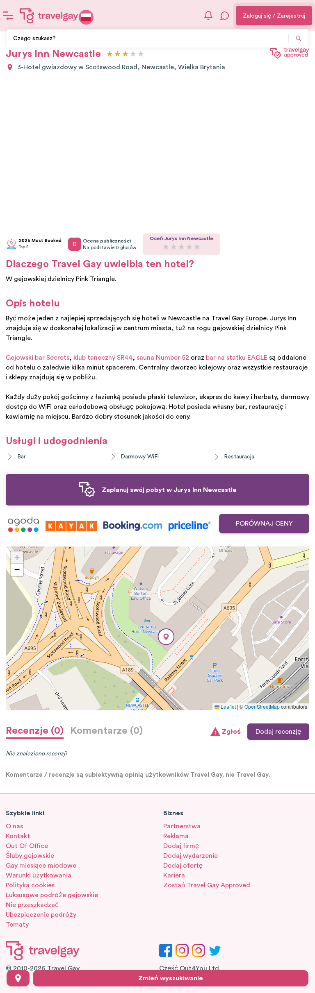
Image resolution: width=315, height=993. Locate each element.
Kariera (174, 875)
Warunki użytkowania (38, 875)
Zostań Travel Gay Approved (206, 885)
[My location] (18, 978)
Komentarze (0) (106, 731)
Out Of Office (27, 846)
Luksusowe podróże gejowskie (52, 895)
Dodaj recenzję (278, 731)
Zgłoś (231, 731)
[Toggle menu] (8, 15)
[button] (166, 636)
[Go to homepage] (49, 15)
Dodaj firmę (181, 846)
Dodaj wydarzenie (190, 855)
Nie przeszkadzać (32, 905)
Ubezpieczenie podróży (41, 914)
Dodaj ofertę (183, 865)
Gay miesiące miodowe (41, 865)
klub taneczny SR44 (102, 357)
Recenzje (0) (35, 731)
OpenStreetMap (262, 706)
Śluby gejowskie (30, 855)
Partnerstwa (182, 826)
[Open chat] (225, 15)
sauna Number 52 (163, 357)
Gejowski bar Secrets (37, 357)
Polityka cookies (30, 885)
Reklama (176, 836)
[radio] (110, 54)
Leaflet (227, 706)
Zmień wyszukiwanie (170, 978)
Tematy (17, 924)
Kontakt (18, 836)
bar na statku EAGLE (236, 357)
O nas (14, 826)
